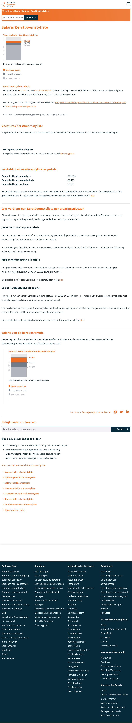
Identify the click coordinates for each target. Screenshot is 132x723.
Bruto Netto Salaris (11, 629)
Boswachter (73, 617)
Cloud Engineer (75, 691)
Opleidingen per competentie (115, 592)
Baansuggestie (67, 153)
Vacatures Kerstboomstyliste (19, 472)
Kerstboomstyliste (43, 90)
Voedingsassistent (76, 641)
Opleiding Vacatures (110, 670)
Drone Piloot (74, 629)
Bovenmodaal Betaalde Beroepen (46, 602)
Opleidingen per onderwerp (114, 588)
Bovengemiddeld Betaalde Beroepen (47, 594)
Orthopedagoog (75, 592)
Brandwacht (73, 621)
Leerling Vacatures (110, 674)
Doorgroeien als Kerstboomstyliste (22, 493)
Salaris (5, 654)
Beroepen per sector (12, 579)
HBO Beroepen (42, 571)
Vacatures (6, 650)
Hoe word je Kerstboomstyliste (20, 488)
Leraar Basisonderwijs (78, 670)
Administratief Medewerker (81, 588)
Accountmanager (76, 579)
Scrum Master (74, 625)
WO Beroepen (41, 575)
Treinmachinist (75, 633)
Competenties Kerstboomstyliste (21, 504)
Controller (72, 608)
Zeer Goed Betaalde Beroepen (49, 583)
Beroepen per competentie (15, 592)
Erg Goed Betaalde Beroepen (49, 588)
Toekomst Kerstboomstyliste (19, 499)
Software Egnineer (76, 679)
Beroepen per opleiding (13, 588)
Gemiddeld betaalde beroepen (49, 608)
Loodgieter (73, 666)
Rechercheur (74, 645)
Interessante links (109, 645)
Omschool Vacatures (111, 666)
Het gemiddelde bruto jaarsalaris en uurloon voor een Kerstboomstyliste (90, 102)
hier (92, 195)
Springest (105, 612)
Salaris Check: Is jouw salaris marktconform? (15, 639)
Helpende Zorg (75, 600)
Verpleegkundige (76, 654)
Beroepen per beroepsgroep (16, 575)
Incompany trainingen (111, 604)
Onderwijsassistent (77, 571)
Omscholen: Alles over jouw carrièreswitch (15, 619)
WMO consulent (75, 575)
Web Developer (75, 683)
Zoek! (119, 429)
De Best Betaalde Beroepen (48, 579)
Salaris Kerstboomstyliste (17, 482)
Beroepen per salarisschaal (15, 583)
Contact (104, 641)
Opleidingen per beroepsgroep (108, 581)
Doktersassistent (76, 612)
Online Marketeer (76, 662)
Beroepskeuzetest (10, 571)
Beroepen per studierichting (15, 604)
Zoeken (29, 18)
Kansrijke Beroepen (44, 621)
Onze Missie (106, 633)
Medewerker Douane (78, 596)
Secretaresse (74, 658)
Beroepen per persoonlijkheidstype (12, 598)
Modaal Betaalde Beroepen (48, 612)
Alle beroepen (8, 658)
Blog (4, 612)
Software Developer (77, 674)
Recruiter (72, 604)
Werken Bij (106, 657)
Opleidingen (106, 571)
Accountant (73, 583)
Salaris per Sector (109, 703)
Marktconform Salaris (12, 633)
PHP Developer (75, 687)
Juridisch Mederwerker (78, 650)
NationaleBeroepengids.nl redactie (90, 412)
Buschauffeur (74, 637)
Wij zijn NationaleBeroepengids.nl (113, 627)
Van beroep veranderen (13, 625)
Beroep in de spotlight (12, 608)
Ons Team (105, 637)
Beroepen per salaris (111, 711)
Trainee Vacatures (109, 678)
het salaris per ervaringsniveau (21, 106)
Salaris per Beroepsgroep (113, 707)
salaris (22, 90)
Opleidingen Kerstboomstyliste (20, 477)
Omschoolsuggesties (15, 510)
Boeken (104, 608)
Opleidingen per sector (112, 575)
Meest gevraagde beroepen (48, 617)
